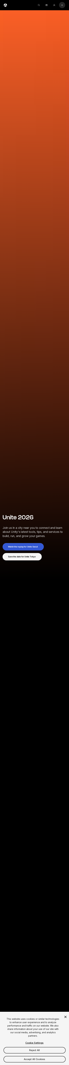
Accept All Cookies (34, 1059)
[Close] (65, 1016)
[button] (23, 546)
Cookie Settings (34, 1042)
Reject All (34, 1050)
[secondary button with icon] (62, 5)
